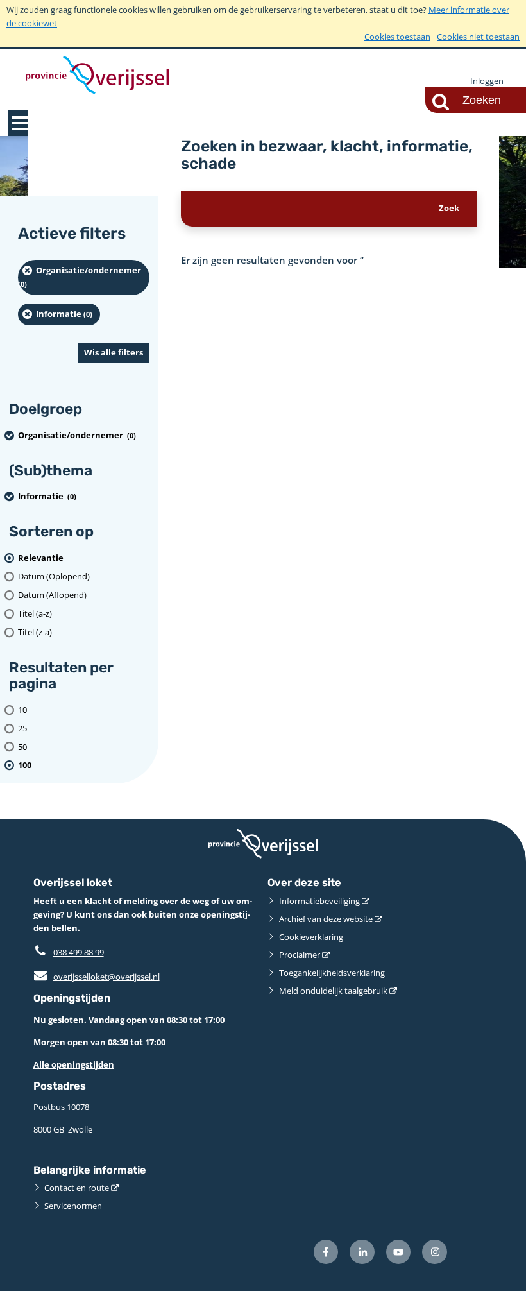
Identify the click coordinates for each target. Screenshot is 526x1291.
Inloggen (487, 81)
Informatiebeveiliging (319, 901)
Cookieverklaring (311, 937)
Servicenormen (73, 1205)
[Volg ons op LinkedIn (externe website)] (362, 1252)
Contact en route (76, 1187)
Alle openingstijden (73, 1064)
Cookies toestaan (397, 36)
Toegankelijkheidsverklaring (332, 973)
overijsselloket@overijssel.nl (96, 976)
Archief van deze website (326, 919)
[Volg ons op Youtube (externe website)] (398, 1252)
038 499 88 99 (78, 952)
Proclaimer (299, 955)
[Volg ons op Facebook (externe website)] (326, 1252)
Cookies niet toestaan (478, 36)
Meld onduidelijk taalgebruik (333, 990)
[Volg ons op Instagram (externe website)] (434, 1252)
